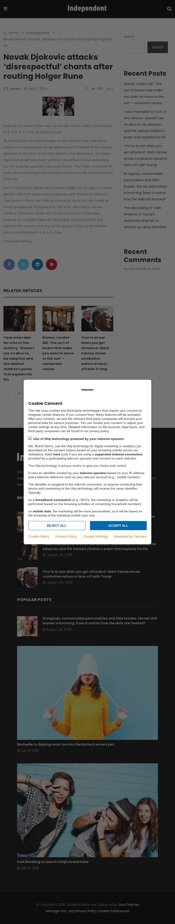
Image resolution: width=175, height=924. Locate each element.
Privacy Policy (66, 536)
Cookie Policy (38, 536)
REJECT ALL (57, 525)
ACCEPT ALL (118, 525)
